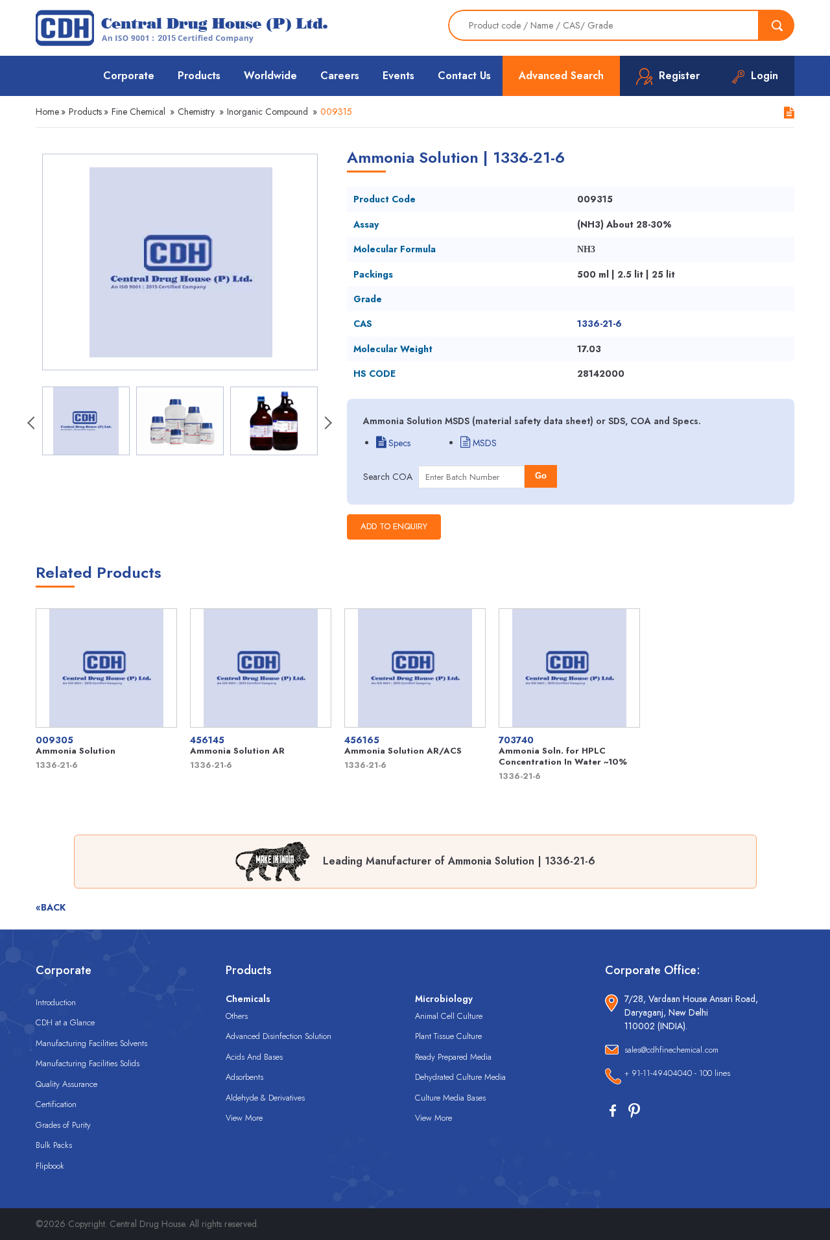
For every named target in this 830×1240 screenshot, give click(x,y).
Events (398, 75)
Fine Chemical (138, 111)
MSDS (483, 442)
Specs (398, 442)
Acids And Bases (254, 1057)
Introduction (56, 1002)
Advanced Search (561, 75)
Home (47, 111)
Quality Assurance (66, 1084)
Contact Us (464, 75)
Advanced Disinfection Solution (278, 1036)
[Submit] (776, 25)
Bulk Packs (54, 1145)
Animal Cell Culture (448, 1016)
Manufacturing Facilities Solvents (91, 1043)
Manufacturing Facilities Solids (87, 1063)
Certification (56, 1104)
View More (244, 1118)
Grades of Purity (63, 1125)
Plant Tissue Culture (448, 1036)
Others (237, 1016)
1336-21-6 (599, 323)
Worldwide (270, 75)
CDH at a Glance (65, 1022)
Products (199, 75)
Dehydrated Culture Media (460, 1077)
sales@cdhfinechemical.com (671, 1049)
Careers (339, 75)
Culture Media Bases (450, 1097)
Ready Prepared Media (453, 1057)
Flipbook (50, 1166)
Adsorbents (244, 1077)
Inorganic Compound (267, 111)
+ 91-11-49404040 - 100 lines (677, 1073)
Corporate (128, 75)
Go (541, 476)
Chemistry (196, 111)
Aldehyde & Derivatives (265, 1097)
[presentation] (32, 424)
